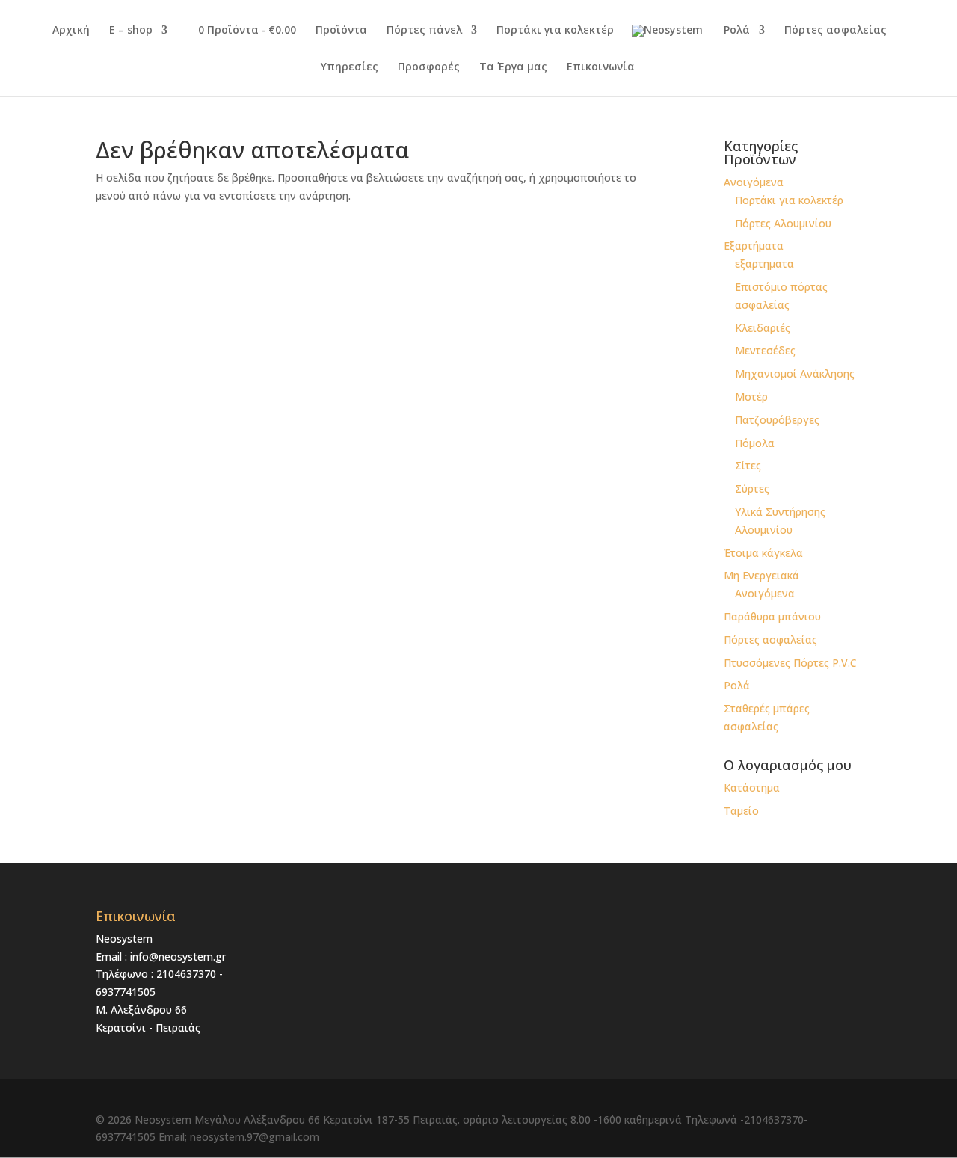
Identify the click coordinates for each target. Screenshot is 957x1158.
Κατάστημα (752, 787)
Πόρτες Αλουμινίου (783, 223)
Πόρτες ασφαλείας (835, 31)
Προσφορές (429, 67)
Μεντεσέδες (765, 350)
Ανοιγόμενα (754, 182)
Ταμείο (741, 811)
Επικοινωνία (601, 67)
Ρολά (737, 31)
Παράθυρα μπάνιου (772, 616)
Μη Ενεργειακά (761, 575)
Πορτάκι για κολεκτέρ (555, 31)
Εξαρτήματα (754, 245)
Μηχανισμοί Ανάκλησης (795, 373)
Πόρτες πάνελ (424, 31)
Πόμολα (755, 443)
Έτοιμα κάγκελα (763, 553)
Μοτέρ (751, 396)
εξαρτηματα (764, 263)
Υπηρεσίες (349, 67)
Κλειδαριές (762, 328)
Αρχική (71, 31)
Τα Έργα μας (513, 67)
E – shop (131, 31)
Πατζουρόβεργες (777, 420)
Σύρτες (752, 488)
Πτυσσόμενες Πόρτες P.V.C (790, 663)
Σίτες (748, 465)
